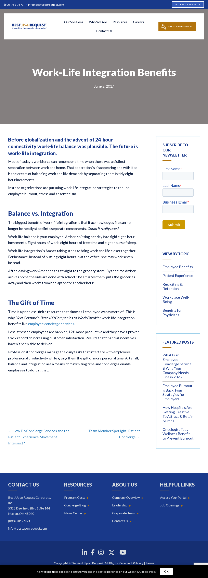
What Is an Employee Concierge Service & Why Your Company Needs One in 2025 (177, 366)
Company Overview (126, 497)
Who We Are (98, 22)
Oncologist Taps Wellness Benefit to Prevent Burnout (178, 433)
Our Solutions (73, 22)
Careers (138, 22)
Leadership (119, 505)
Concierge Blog (75, 505)
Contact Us (104, 31)
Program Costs (74, 497)
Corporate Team (123, 513)
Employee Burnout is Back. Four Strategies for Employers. (177, 392)
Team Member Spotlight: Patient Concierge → (114, 434)
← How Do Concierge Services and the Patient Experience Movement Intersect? (38, 437)
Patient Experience (177, 275)
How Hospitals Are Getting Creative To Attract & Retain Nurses (177, 414)
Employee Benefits (177, 267)
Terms (150, 563)
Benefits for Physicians (172, 312)
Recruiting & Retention (172, 286)
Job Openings (169, 505)
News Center (73, 513)
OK (166, 571)
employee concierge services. (51, 323)
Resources (120, 22)
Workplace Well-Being (175, 299)
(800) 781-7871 (14, 4)
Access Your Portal (173, 497)
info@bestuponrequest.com (46, 4)
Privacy (138, 563)
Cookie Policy (147, 571)
